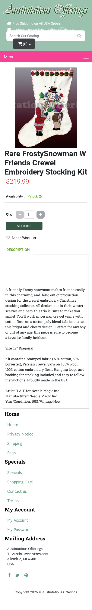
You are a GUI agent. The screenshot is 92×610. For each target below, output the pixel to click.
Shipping (15, 443)
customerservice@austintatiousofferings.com (45, 30)
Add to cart (24, 226)
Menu (9, 56)
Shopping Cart (20, 482)
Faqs (11, 453)
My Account (17, 520)
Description (18, 250)
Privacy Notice (20, 434)
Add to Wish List (23, 238)
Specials (14, 473)
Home (12, 425)
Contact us (17, 491)
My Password (19, 530)
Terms (13, 501)
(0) (25, 44)
